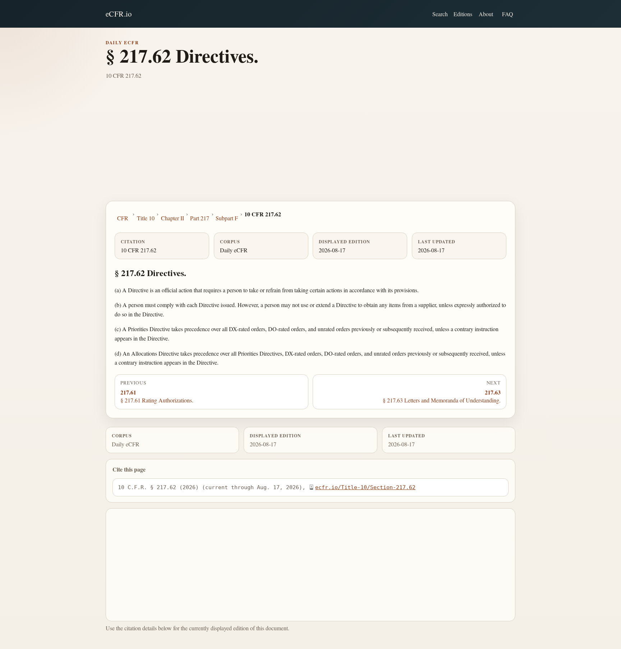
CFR (122, 218)
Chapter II (172, 218)
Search (440, 14)
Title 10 (146, 218)
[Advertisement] (310, 146)
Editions (463, 14)
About (486, 14)
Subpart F (227, 218)
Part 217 (199, 218)
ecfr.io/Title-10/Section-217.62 (365, 487)
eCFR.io (119, 14)
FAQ (507, 14)
